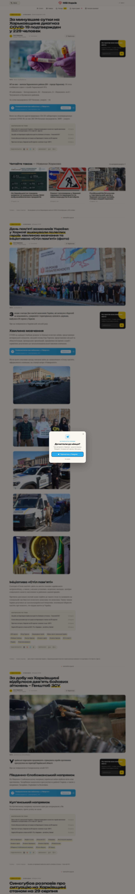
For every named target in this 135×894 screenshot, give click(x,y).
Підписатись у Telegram (69, 454)
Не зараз (67, 459)
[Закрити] (83, 434)
